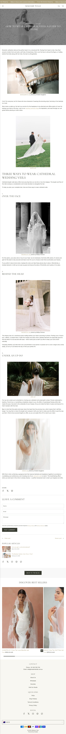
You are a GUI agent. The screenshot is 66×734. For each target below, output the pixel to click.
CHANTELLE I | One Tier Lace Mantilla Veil (15, 650)
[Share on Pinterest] (12, 491)
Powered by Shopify (33, 731)
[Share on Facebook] (3, 491)
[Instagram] (12, 562)
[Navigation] (3, 6)
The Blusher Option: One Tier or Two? (22, 554)
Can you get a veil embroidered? (21, 547)
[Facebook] (3, 562)
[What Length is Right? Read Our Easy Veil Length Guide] (63, 538)
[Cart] (63, 6)
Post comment (9, 530)
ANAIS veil (25, 470)
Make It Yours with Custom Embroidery (21, 1)
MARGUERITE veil (25, 94)
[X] (8, 562)
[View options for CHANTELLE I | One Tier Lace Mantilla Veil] (42, 650)
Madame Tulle (33, 6)
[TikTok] (21, 562)
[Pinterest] (16, 562)
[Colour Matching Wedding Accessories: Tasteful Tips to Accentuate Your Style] (2, 538)
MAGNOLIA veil (25, 254)
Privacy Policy (31, 525)
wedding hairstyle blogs (32, 108)
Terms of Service (41, 525)
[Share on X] (8, 491)
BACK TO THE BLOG (33, 573)
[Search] (59, 6)
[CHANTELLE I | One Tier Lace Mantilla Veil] (22, 617)
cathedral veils (37, 476)
